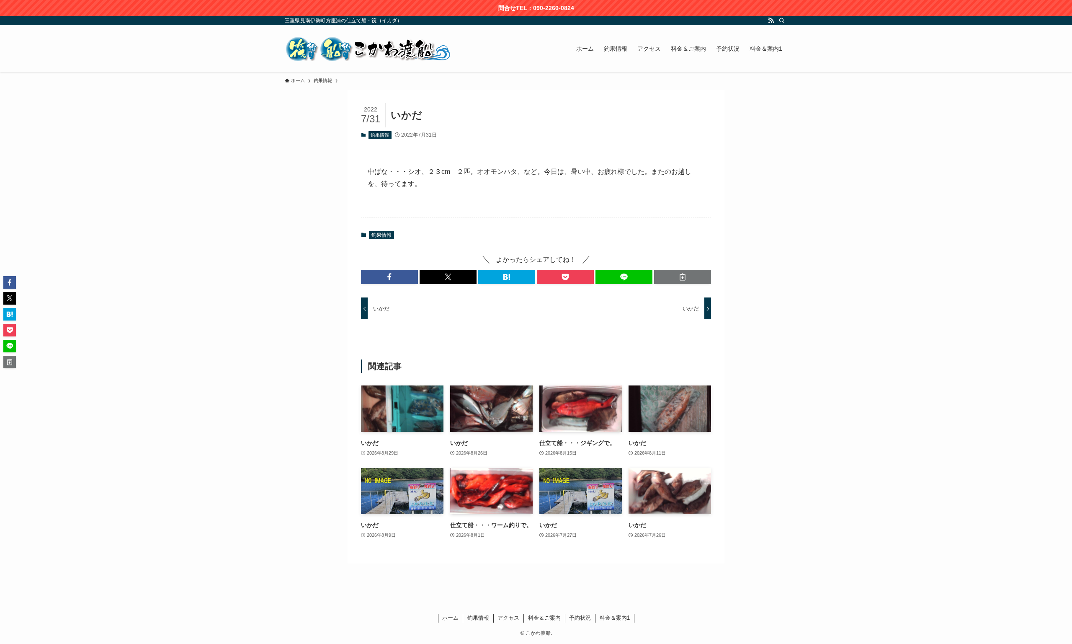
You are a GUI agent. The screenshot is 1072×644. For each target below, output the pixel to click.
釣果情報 (380, 134)
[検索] (781, 20)
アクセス (508, 618)
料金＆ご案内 (544, 618)
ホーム (450, 618)
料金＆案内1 (615, 618)
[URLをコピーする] (682, 277)
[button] (389, 277)
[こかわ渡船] (368, 48)
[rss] (770, 20)
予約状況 (580, 618)
